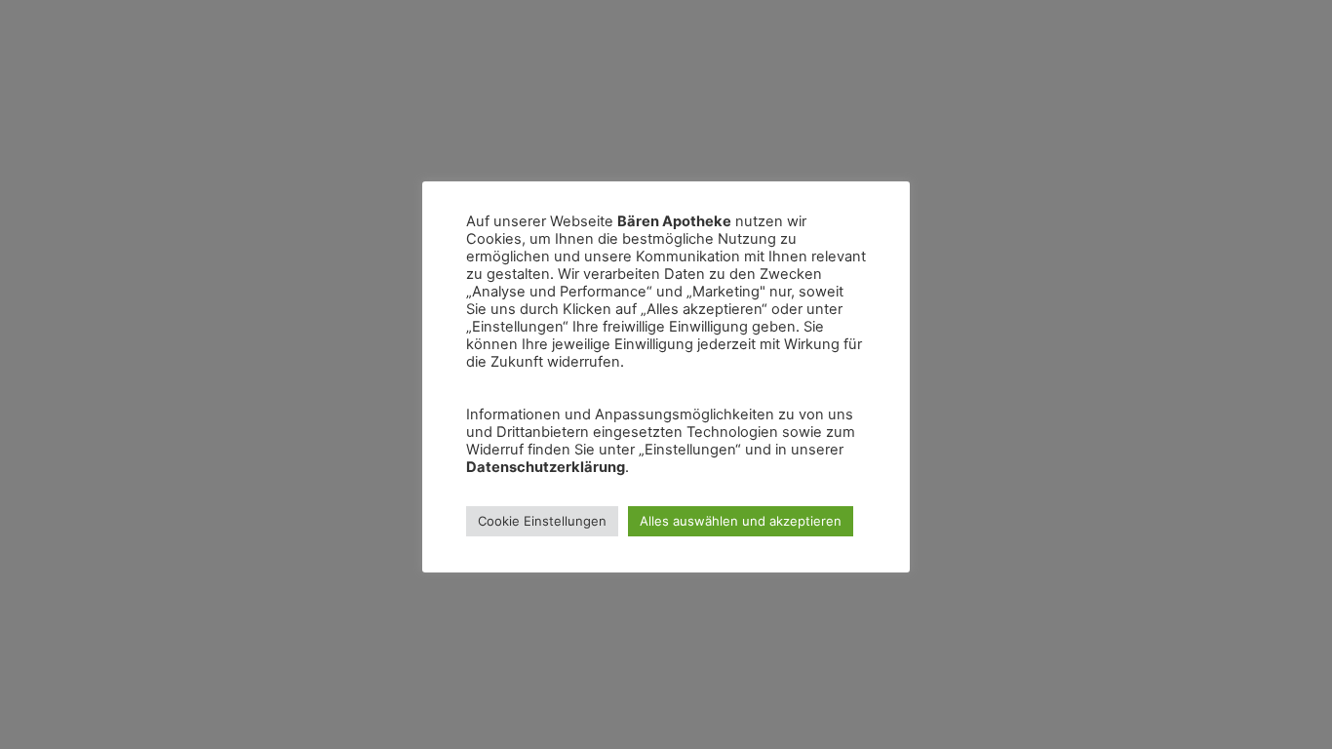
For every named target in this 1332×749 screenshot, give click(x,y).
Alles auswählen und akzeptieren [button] (741, 521)
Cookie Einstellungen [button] (542, 521)
